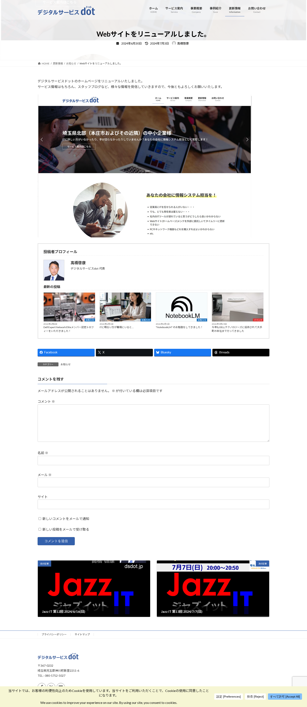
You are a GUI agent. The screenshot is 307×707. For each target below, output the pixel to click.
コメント (46, 401)
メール (45, 475)
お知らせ (90, 320)
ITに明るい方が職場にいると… (117, 327)
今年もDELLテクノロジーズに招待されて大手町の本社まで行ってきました (237, 329)
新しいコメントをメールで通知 (65, 519)
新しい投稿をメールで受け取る (65, 529)
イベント (258, 320)
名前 (43, 453)
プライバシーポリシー (54, 634)
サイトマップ (82, 634)
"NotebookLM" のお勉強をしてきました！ (179, 327)
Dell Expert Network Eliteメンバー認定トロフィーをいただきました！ (68, 329)
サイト (43, 497)
